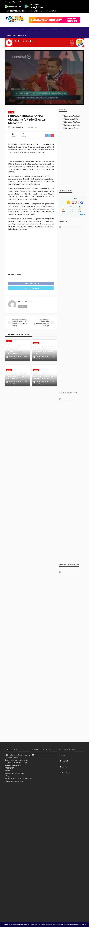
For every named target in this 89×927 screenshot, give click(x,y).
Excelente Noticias (19, 30)
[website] (30, 306)
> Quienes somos (64, 773)
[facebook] (32, 306)
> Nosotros (62, 767)
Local (11, 112)
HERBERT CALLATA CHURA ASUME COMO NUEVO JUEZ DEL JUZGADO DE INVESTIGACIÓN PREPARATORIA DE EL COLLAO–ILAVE (16, 349)
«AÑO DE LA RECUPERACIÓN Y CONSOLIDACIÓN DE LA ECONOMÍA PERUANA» (32, 11)
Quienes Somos (11, 35)
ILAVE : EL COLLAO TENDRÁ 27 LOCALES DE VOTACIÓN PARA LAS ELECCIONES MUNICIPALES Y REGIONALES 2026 (44, 349)
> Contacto (62, 755)
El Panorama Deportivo (39, 30)
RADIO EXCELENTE (17, 127)
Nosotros (22, 35)
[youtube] (38, 306)
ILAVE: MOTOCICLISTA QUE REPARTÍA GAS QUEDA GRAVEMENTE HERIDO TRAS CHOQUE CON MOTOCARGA (43, 376)
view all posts (22, 306)
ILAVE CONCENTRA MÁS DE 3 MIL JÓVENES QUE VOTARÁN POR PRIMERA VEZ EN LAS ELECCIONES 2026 (16, 376)
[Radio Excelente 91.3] (15, 18)
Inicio (8, 30)
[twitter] (35, 306)
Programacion (57, 30)
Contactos (68, 30)
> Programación (64, 761)
